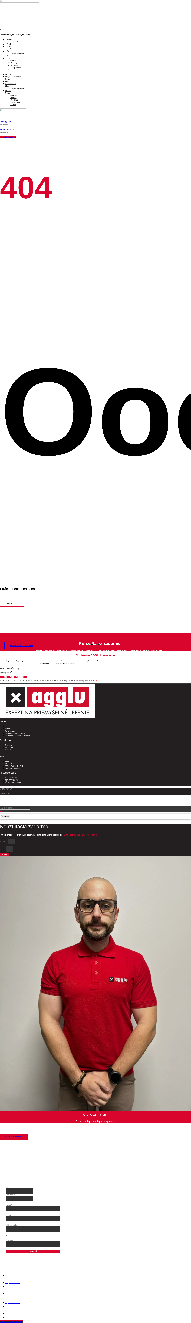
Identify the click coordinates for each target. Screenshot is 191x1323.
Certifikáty (14, 65)
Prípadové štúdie (17, 53)
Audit (9, 47)
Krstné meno (6, 668)
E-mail (3, 849)
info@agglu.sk (5, 122)
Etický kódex (15, 67)
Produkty (10, 39)
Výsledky (5, 817)
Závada (31, 1235)
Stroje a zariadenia (14, 42)
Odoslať (33, 1251)
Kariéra (13, 70)
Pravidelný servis (17, 1235)
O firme (13, 60)
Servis (9, 44)
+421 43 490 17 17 (7, 129)
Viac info (97, 681)
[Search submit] (1, 811)
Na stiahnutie (12, 49)
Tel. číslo (4, 841)
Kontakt (10, 56)
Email (2, 672)
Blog (8, 51)
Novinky (13, 63)
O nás (9, 58)
